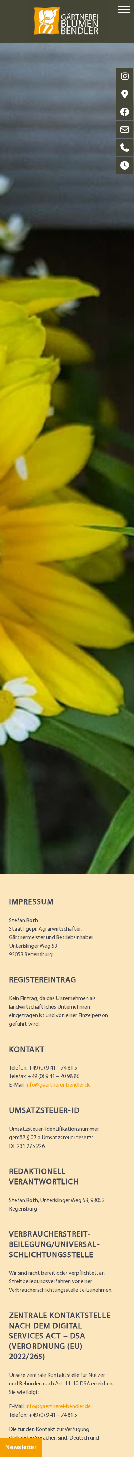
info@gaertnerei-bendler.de (58, 1085)
